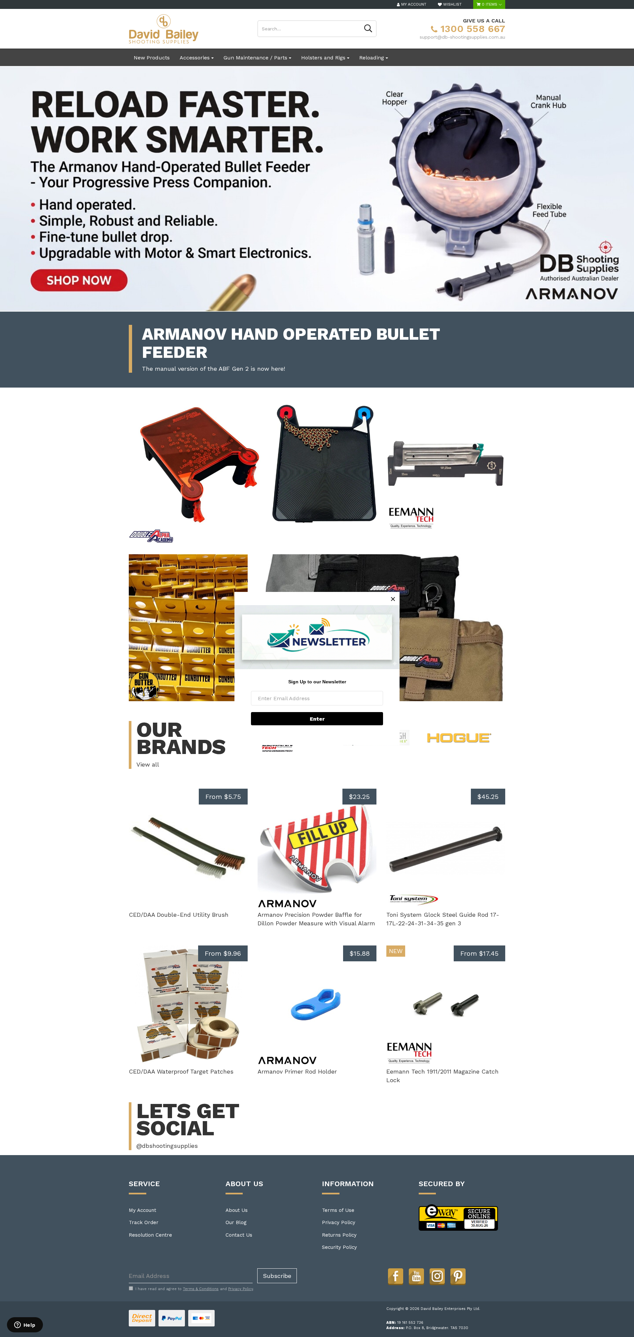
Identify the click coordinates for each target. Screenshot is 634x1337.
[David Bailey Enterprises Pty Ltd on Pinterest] (458, 1276)
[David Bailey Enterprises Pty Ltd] (163, 28)
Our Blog (236, 1222)
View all (147, 764)
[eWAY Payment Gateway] (458, 1217)
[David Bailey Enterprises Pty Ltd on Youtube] (416, 1276)
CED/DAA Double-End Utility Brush (179, 914)
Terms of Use (338, 1210)
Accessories (195, 57)
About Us (237, 1210)
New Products (152, 57)
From (223, 797)
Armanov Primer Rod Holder (297, 1071)
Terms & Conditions (201, 1289)
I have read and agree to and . (194, 1289)
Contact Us (239, 1235)
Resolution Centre (150, 1235)
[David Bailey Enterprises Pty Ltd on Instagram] (437, 1276)
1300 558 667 (471, 28)
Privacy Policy (338, 1222)
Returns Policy (339, 1235)
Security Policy (339, 1247)
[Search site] (368, 28)
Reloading (372, 57)
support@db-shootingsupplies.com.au (462, 37)
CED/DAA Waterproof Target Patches (181, 1071)
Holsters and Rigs (324, 57)
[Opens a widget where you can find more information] (25, 1325)
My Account (142, 1210)
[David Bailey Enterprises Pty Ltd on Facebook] (395, 1276)
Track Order (143, 1222)
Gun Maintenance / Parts (256, 57)
